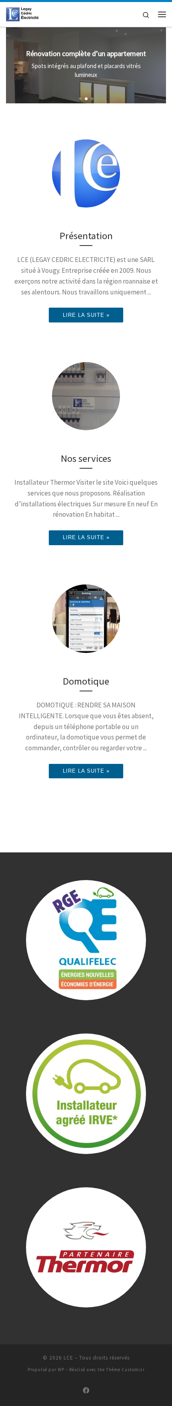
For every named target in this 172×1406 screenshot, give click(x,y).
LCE (68, 1357)
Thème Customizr (125, 1369)
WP (61, 1369)
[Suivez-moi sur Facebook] (86, 1391)
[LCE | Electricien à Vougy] (23, 13)
